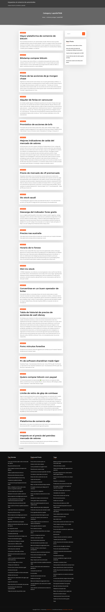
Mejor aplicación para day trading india (40, 507)
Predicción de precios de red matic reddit (40, 510)
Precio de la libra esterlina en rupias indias (63, 529)
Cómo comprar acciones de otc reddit (62, 524)
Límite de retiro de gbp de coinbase (39, 393)
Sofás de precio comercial (14, 548)
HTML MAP (70, 609)
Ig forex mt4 (56, 534)
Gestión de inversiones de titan (38, 576)
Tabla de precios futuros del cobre (61, 596)
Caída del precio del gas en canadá (16, 541)
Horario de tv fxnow (30, 247)
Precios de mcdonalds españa (15, 538)
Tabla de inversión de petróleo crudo (16, 591)
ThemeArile (65, 609)
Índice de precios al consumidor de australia (18, 584)
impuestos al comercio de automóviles (21, 2)
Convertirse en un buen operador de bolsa (41, 471)
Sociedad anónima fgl (13, 533)
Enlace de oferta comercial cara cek (39, 477)
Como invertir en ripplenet (37, 491)
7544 (54, 601)
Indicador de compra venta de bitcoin (39, 498)
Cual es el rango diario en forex (15, 562)
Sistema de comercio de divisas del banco (40, 552)
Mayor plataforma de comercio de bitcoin (63, 567)
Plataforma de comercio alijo (35, 421)
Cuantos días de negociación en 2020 (74, 53)
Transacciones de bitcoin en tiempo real (17, 536)
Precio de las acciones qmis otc (38, 461)
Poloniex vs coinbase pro (59, 481)
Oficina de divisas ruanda (59, 466)
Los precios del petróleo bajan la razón (40, 515)
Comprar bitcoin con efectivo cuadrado (62, 537)
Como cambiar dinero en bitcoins (61, 514)
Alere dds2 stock (57, 519)
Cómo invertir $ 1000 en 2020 (15, 543)
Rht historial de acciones (59, 498)
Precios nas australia (30, 233)
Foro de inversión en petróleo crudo (39, 543)
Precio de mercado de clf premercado (40, 173)
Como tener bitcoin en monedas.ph (16, 510)
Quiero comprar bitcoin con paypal (38, 377)
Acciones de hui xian (12, 570)
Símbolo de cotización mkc (59, 516)
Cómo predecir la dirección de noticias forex (63, 565)
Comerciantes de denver (36, 482)
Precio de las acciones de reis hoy (61, 495)
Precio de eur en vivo (58, 526)
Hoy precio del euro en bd (14, 466)
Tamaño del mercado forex (59, 539)
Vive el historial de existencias (38, 540)
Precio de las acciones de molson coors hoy (63, 521)
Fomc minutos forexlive (32, 346)
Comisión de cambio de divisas (15, 480)
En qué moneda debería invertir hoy (16, 477)
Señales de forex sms (13, 575)
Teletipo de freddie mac (13, 565)
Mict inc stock (27, 269)
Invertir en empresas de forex (38, 535)
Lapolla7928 (23, 32)
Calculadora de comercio (59, 493)
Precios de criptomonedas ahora (15, 546)
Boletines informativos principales (16, 521)
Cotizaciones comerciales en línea (74, 45)
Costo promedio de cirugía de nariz (39, 466)
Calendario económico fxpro (60, 562)
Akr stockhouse (57, 532)
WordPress (49, 609)
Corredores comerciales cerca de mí (39, 474)
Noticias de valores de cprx (59, 593)
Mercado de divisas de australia (60, 586)
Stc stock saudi (28, 197)
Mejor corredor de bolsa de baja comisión (40, 484)
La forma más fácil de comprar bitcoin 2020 (63, 578)
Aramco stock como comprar (37, 464)
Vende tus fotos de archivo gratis (61, 598)
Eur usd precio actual (13, 528)
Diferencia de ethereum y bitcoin (16, 475)
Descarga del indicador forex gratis (38, 212)
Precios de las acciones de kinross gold (17, 567)
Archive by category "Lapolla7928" (55, 17)
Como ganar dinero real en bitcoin (39, 500)
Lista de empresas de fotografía (15, 491)
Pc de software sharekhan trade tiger (39, 361)
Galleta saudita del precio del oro (16, 472)
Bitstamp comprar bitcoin (33, 58)
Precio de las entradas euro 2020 (38, 554)
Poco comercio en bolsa (36, 528)
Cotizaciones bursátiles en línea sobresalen (18, 572)
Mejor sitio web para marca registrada (62, 591)
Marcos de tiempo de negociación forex (40, 545)
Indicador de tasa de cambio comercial (17, 493)
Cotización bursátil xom (36, 570)
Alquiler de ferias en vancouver (36, 100)
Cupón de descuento (13, 581)
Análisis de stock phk (35, 578)
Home (43, 17)
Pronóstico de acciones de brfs (36, 124)
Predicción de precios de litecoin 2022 (17, 503)
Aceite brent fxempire (36, 557)
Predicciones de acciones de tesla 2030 (62, 483)
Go (83, 33)
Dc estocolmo (34, 573)
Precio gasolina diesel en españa (15, 531)
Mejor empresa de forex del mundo (39, 559)
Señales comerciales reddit (37, 537)
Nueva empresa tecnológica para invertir (17, 496)
